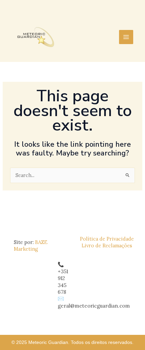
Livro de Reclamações (107, 245)
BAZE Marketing (31, 245)
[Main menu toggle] (126, 37)
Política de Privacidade (107, 239)
